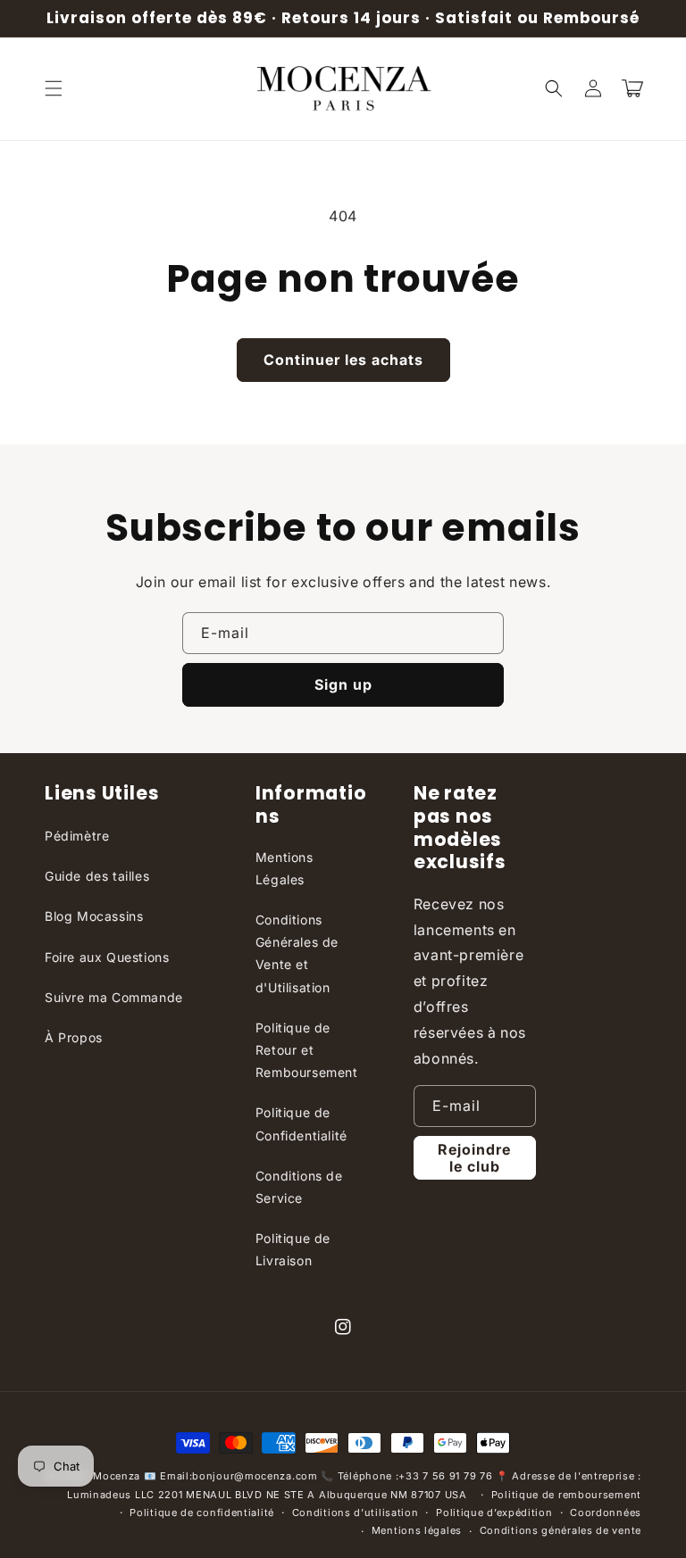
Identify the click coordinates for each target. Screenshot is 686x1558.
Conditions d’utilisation (355, 1512)
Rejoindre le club (474, 1157)
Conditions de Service (299, 1187)
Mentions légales (417, 1530)
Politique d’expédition (494, 1512)
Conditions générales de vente (560, 1530)
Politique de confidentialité (202, 1512)
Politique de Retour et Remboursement (306, 1050)
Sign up (343, 684)
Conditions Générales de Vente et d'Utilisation (297, 953)
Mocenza (116, 1476)
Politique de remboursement (566, 1494)
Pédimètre (77, 835)
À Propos (74, 1037)
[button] (53, 88)
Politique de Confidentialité (301, 1123)
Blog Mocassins (94, 916)
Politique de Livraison (292, 1249)
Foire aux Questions (107, 957)
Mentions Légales (284, 868)
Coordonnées (605, 1512)
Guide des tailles (97, 875)
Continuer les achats (343, 360)
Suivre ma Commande (114, 997)
